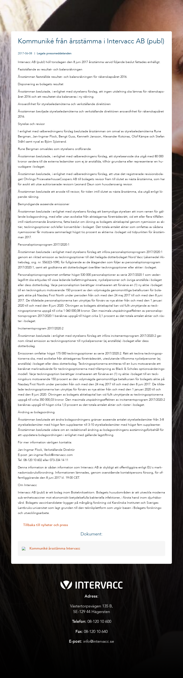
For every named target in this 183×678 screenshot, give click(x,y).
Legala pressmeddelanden (54, 53)
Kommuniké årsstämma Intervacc (54, 548)
